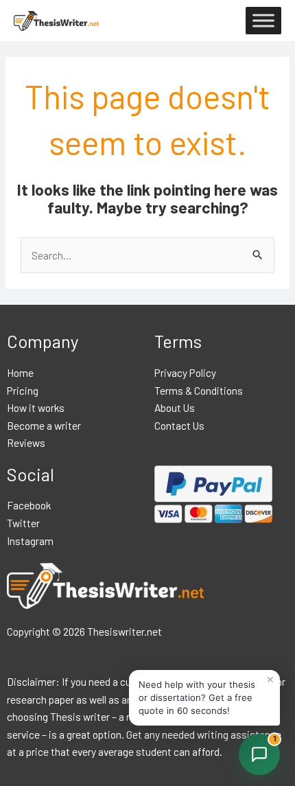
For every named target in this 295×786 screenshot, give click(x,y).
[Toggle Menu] (263, 21)
